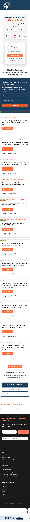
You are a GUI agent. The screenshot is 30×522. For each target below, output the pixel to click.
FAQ (3, 452)
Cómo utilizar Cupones (9, 472)
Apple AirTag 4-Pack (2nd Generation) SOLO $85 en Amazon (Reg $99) (14, 326)
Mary (4, 133)
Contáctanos (6, 457)
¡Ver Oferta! (6, 129)
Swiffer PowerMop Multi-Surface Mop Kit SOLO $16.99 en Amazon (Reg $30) (15, 264)
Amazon (4, 486)
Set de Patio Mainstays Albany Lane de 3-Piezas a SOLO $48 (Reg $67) (15, 244)
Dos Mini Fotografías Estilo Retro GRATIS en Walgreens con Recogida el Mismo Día (15, 163)
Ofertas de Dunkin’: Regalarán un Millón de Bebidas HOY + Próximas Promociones (15, 143)
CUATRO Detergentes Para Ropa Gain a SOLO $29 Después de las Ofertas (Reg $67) (14, 122)
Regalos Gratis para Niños (10, 477)
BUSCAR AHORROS (15, 55)
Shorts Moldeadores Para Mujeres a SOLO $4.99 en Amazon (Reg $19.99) (13, 184)
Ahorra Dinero (6, 469)
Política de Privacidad (8, 460)
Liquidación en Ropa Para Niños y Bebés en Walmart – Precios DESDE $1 (15, 306)
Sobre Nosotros (6, 455)
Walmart (4, 489)
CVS (3, 494)
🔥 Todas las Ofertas (15, 389)
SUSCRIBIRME (23, 432)
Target (4, 491)
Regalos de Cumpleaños (9, 474)
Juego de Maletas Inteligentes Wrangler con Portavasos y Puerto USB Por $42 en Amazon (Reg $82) (14, 285)
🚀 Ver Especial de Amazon (15, 384)
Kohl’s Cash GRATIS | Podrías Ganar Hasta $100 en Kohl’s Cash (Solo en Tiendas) (13, 347)
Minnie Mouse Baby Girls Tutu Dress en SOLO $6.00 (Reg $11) (14, 204)
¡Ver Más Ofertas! (15, 366)
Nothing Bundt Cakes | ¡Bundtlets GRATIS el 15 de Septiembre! (13, 224)
